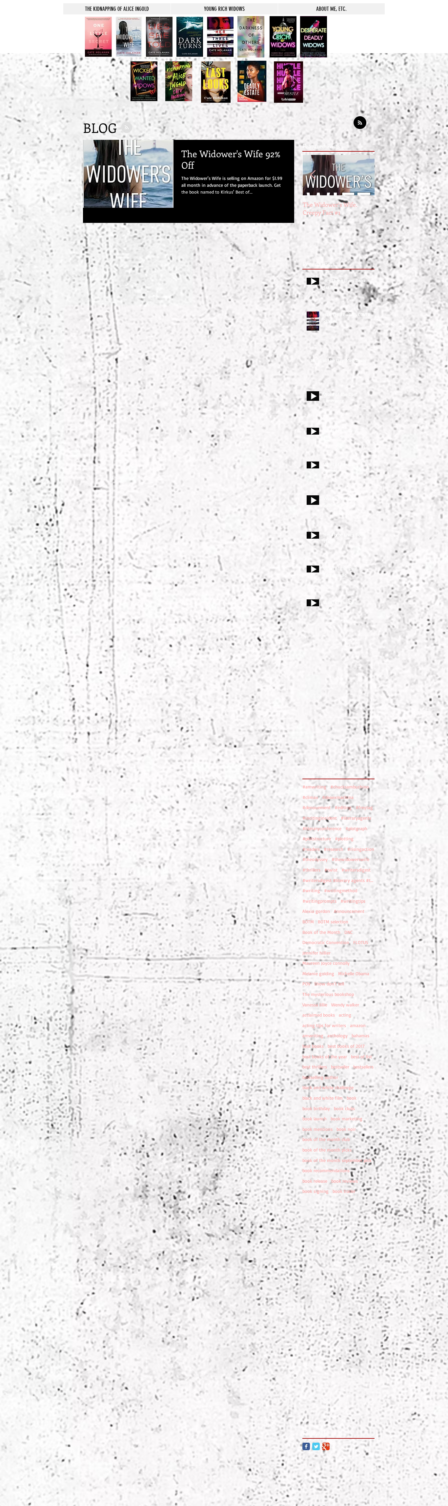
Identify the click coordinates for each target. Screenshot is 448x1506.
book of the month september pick (337, 1160)
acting (345, 1015)
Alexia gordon (316, 911)
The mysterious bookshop (328, 994)
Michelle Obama (353, 973)
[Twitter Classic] (316, 1446)
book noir (346, 1129)
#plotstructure (316, 838)
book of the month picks (327, 1149)
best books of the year (324, 1056)
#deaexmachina (338, 797)
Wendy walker (345, 1004)
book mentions (317, 1129)
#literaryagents (356, 818)
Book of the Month (321, 932)
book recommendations (326, 1170)
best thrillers (314, 1066)
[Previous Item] (313, 175)
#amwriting (314, 786)
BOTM (308, 921)
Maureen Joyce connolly (326, 963)
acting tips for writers (324, 1025)
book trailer (344, 1191)
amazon (358, 1025)
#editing (343, 807)
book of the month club (326, 1139)
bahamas (360, 1035)
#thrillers (311, 869)
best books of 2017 (346, 1046)
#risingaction (360, 849)
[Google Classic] (326, 1446)
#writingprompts (319, 901)
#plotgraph (356, 828)
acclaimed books (318, 1015)
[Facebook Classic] (306, 1446)
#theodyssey (315, 859)
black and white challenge (328, 1087)
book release (314, 1181)
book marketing (346, 1118)
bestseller (340, 1066)
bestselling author (320, 1077)
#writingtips (352, 901)
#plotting (344, 838)
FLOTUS (360, 942)
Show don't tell (329, 983)
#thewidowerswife (350, 859)
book (351, 1098)
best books (313, 1046)
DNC (348, 932)
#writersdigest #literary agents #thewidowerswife (338, 880)
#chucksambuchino (349, 786)
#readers (311, 849)
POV (306, 983)
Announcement (349, 911)
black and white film (322, 1098)
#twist (330, 869)
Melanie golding (318, 973)
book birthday (316, 1108)
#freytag (364, 807)
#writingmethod (340, 890)
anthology (337, 1035)
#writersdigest (356, 869)
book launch (314, 1118)
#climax (310, 797)
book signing (315, 1191)
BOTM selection (333, 921)
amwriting (312, 1035)
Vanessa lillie (314, 1004)
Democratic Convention (325, 942)
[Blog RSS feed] (360, 123)
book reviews (344, 1181)
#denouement (316, 807)
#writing (311, 890)
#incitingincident (319, 818)
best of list (361, 1056)
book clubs (344, 1108)
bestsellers (363, 1066)
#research (333, 849)
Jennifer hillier (316, 953)
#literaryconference (321, 828)
